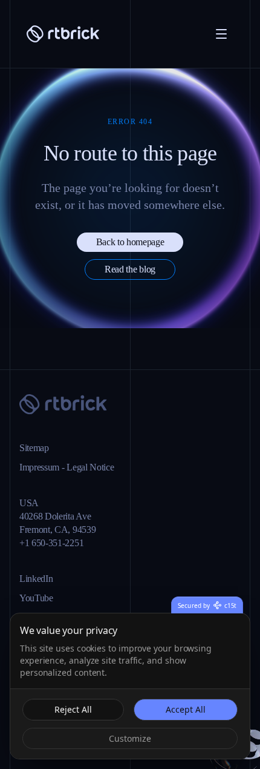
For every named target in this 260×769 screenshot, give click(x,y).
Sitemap (38, 448)
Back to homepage (130, 283)
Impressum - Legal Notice (78, 467)
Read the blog (130, 310)
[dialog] (130, 686)
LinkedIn (38, 579)
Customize (130, 738)
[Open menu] (221, 34)
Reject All (73, 709)
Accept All (185, 709)
